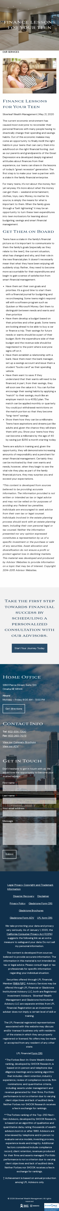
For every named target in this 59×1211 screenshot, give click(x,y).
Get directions (14, 708)
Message (8, 821)
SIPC (22, 983)
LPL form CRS (44, 917)
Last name (21, 795)
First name (21, 782)
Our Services (11, 52)
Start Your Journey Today (30, 648)
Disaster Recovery (23, 896)
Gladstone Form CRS (40, 903)
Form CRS (36, 1053)
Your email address (25, 808)
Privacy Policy (17, 903)
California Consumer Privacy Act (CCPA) (29, 934)
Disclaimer (43, 896)
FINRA (16, 983)
